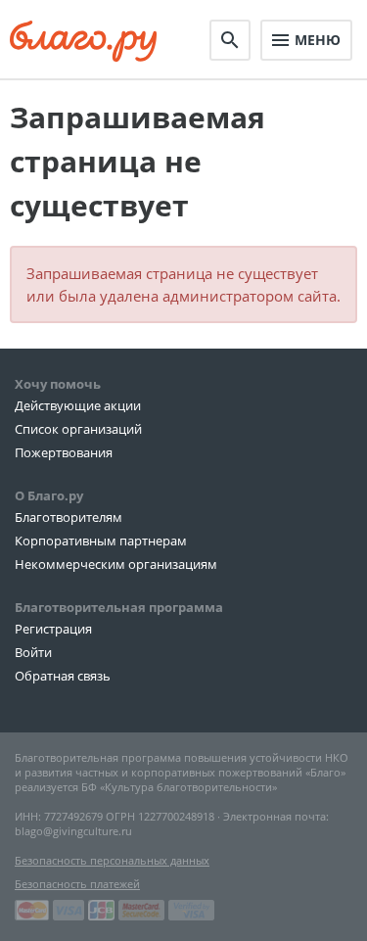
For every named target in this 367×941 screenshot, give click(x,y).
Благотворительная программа (119, 607)
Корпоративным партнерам (101, 540)
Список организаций (78, 429)
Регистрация (53, 628)
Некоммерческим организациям (116, 564)
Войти (33, 652)
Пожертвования (64, 452)
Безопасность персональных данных (112, 860)
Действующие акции (78, 405)
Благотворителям (68, 517)
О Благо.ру (49, 495)
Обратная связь (63, 675)
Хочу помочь (58, 384)
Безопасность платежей (77, 883)
